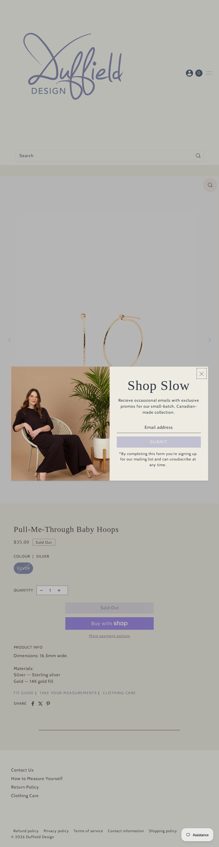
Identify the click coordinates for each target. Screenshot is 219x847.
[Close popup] (202, 373)
